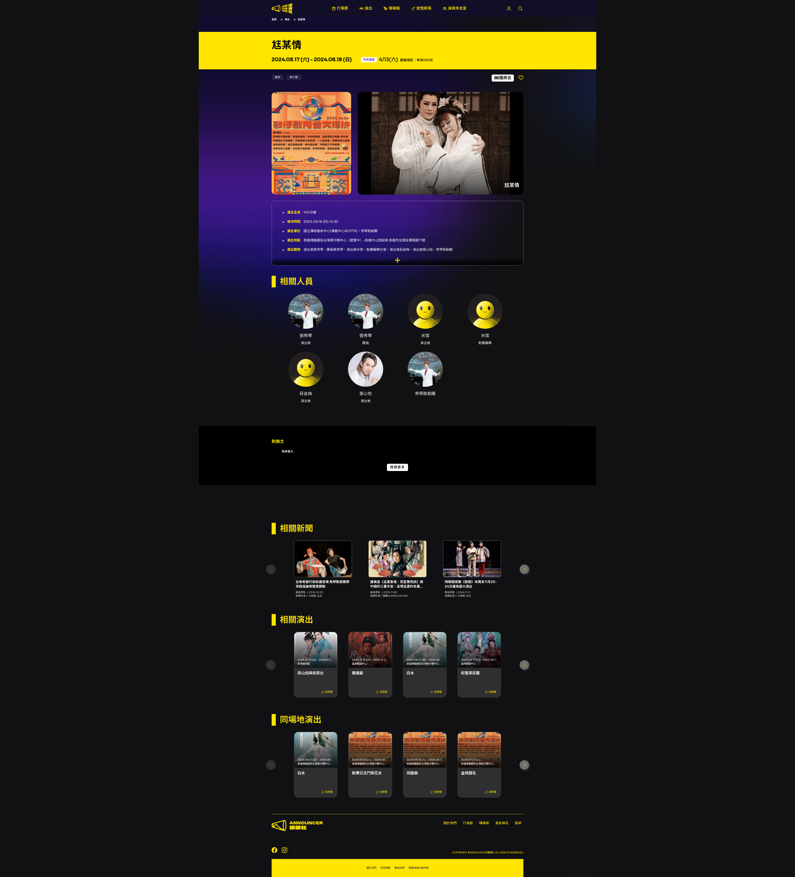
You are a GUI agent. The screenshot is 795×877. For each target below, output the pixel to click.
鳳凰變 (357, 673)
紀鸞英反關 (470, 673)
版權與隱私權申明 (419, 867)
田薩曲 (412, 773)
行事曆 (468, 823)
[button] (524, 569)
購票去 (505, 78)
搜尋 (518, 823)
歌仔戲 (294, 77)
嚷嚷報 (484, 823)
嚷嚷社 (282, 8)
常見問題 (385, 867)
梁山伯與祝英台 (311, 673)
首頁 (274, 19)
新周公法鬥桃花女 (367, 773)
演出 (287, 19)
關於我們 (450, 823)
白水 (410, 673)
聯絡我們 (400, 867)
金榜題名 (468, 773)
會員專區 (501, 823)
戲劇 (277, 77)
